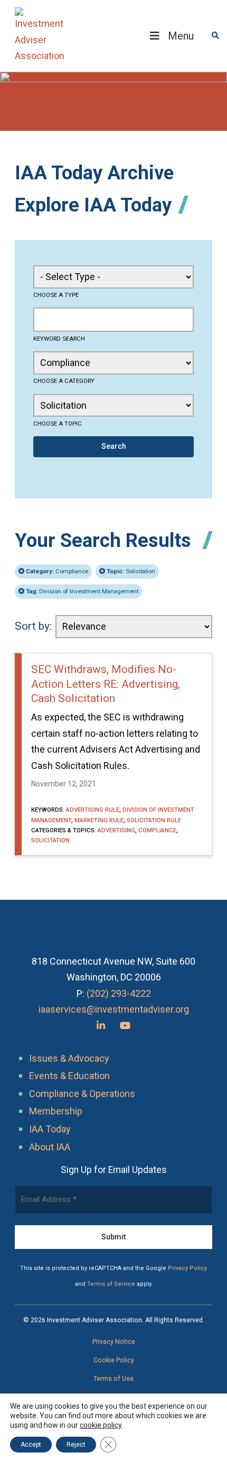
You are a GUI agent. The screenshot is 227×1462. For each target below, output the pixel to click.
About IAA (49, 1146)
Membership (55, 1111)
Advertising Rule (92, 809)
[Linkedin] (101, 1025)
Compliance (57, 571)
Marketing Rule (99, 820)
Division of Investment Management (82, 591)
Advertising (116, 830)
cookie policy (100, 1425)
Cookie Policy (113, 1360)
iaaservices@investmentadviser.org (114, 1009)
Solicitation (131, 571)
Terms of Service (111, 1284)
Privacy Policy (187, 1268)
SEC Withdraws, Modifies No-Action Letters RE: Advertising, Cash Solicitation (105, 684)
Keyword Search (59, 338)
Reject (76, 1444)
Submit (113, 1237)
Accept (31, 1444)
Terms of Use (113, 1378)
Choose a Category (63, 380)
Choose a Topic (57, 423)
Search (113, 446)
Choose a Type (56, 295)
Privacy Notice (113, 1341)
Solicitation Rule (154, 820)
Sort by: (33, 626)
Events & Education (69, 1075)
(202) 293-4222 (119, 993)
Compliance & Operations (82, 1093)
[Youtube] (125, 1025)
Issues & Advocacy (69, 1058)
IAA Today (50, 1128)
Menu (181, 36)
